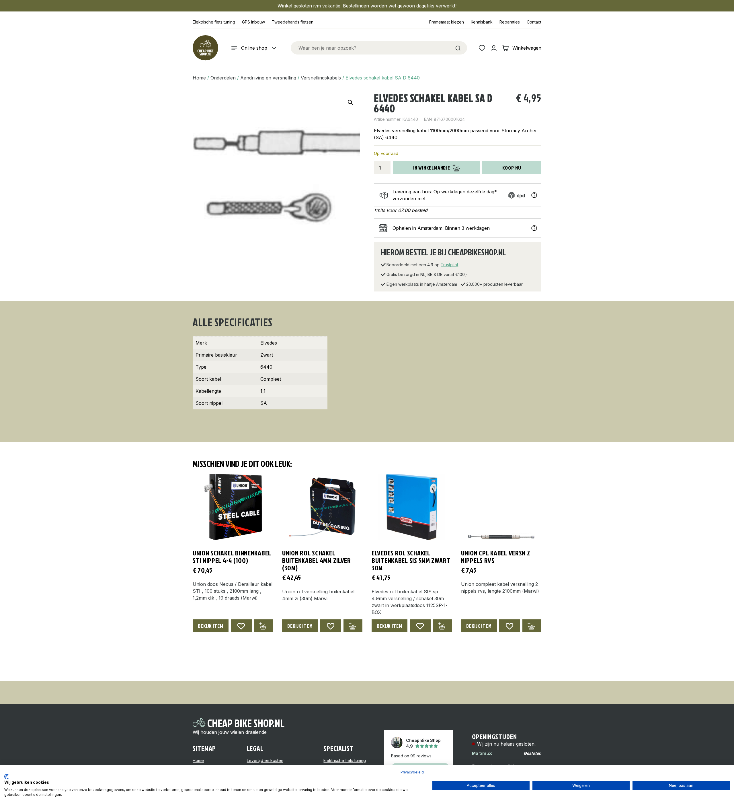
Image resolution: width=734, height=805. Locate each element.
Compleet (270, 379)
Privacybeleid (412, 772)
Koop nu (511, 167)
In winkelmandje (431, 167)
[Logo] (205, 48)
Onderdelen (223, 78)
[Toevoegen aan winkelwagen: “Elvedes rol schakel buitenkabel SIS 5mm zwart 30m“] (442, 625)
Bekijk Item (210, 625)
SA (263, 403)
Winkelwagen (526, 48)
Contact (534, 22)
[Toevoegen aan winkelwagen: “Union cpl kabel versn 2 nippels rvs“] (531, 625)
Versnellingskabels (321, 78)
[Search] (457, 47)
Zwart (266, 355)
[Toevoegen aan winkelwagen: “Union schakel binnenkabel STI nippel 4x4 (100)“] (263, 625)
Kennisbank (482, 22)
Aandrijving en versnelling (268, 78)
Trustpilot (449, 264)
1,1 (263, 391)
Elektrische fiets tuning (214, 22)
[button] (350, 102)
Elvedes (268, 343)
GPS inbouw (253, 22)
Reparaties (509, 22)
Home (199, 78)
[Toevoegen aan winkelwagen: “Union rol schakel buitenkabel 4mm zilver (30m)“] (352, 625)
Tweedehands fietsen (292, 22)
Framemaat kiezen (446, 22)
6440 (266, 367)
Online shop (254, 48)
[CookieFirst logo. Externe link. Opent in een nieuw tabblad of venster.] (6, 776)
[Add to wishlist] (241, 625)
